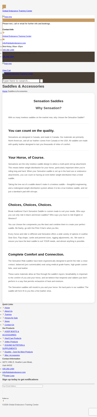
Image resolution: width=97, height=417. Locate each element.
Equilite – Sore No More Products (18, 352)
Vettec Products (11, 342)
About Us (8, 311)
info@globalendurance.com (14, 43)
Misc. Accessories (12, 355)
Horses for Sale (11, 318)
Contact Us (9, 325)
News (7, 321)
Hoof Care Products (12, 338)
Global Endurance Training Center (17, 11)
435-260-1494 (8, 369)
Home (4, 91)
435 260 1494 (8, 50)
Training (8, 315)
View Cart (6, 70)
